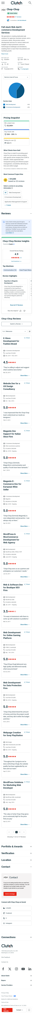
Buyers (3, 980)
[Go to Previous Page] (9, 832)
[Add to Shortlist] (29, 1010)
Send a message (10, 894)
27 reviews (18, 17)
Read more (4, 54)
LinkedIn (8, 908)
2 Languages (24, 69)
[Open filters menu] (30, 331)
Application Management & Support (16, 202)
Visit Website (6, 1010)
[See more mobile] (25, 376)
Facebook (9, 913)
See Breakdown (15, 261)
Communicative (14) (10, 270)
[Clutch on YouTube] (23, 969)
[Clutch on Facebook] (3, 969)
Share (28, 338)
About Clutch (5, 976)
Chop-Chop (13, 9)
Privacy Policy (5, 993)
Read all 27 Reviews (16, 305)
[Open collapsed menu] (3, 3)
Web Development (11, 104)
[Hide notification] (29, 222)
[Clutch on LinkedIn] (30, 969)
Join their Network (21, 20)
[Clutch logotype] (16, 2)
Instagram (9, 923)
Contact (18, 1010)
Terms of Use (4, 1002)
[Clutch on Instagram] (16, 969)
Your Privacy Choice (6, 996)
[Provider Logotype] (3, 10)
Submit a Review (15, 324)
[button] (14, 331)
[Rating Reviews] (10, 16)
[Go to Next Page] (23, 832)
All (5, 192)
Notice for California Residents (9, 999)
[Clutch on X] (10, 969)
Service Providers (6, 985)
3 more (8, 205)
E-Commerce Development (13, 107)
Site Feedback (5, 957)
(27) (20, 257)
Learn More (9, 233)
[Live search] (30, 3)
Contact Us (4, 962)
